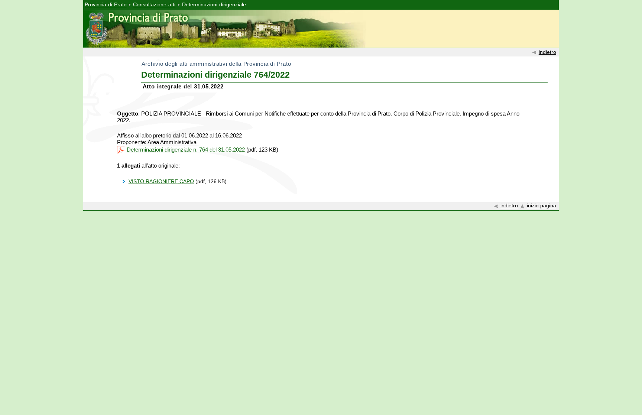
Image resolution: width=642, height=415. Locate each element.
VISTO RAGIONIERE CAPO (161, 181)
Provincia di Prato (106, 4)
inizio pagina (541, 205)
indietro (547, 52)
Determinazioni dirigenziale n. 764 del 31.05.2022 (186, 149)
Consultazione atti (154, 4)
